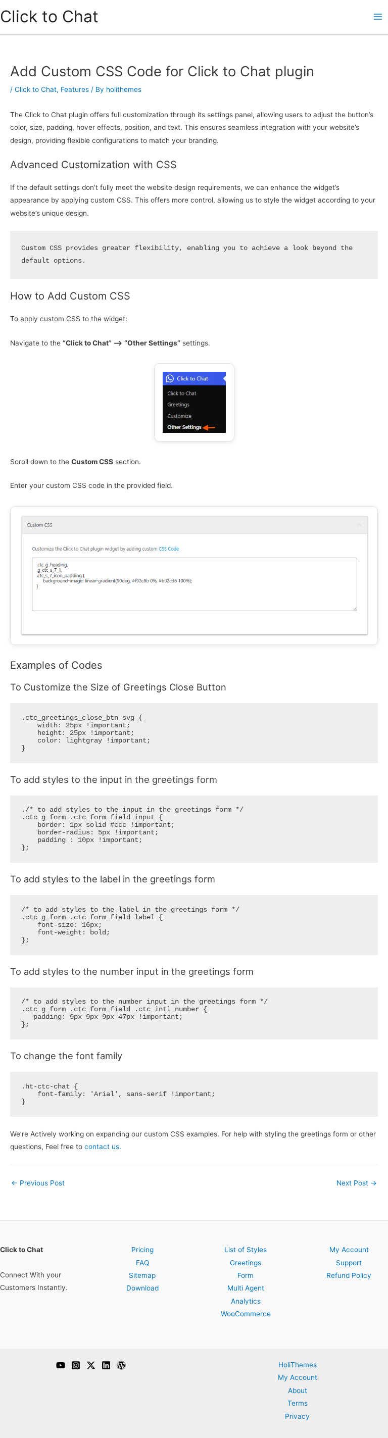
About (297, 1390)
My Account (349, 1250)
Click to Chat (49, 16)
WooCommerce (246, 1314)
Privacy (297, 1416)
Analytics (246, 1301)
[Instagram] (75, 1365)
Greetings (245, 1263)
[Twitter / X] (90, 1365)
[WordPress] (121, 1365)
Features (75, 89)
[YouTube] (60, 1365)
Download (142, 1288)
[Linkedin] (106, 1365)
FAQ (142, 1263)
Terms (297, 1403)
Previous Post (38, 1183)
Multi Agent (245, 1288)
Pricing (142, 1250)
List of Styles (245, 1250)
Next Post (356, 1183)
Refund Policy (348, 1275)
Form (245, 1275)
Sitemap (142, 1275)
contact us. (102, 1147)
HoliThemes (297, 1365)
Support (349, 1263)
